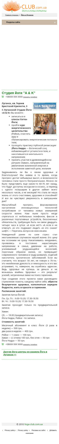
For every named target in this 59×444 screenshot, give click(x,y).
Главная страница (11, 15)
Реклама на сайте (38, 430)
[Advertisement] (29, 57)
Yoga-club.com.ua (33, 424)
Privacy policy (10, 430)
